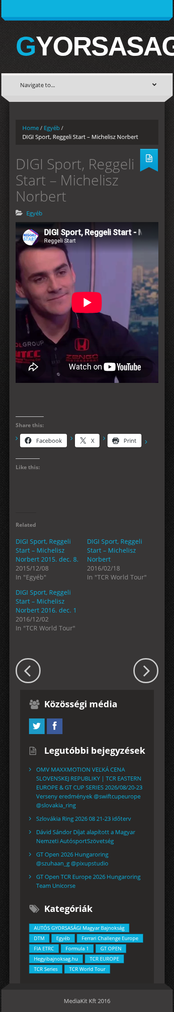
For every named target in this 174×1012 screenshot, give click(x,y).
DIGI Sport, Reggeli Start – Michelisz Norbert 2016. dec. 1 (46, 601)
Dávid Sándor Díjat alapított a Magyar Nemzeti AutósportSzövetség (85, 836)
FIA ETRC (44, 948)
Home (30, 128)
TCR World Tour (87, 969)
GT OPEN (110, 948)
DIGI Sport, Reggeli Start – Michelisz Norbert (114, 550)
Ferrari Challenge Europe (110, 938)
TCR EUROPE (104, 958)
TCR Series (46, 969)
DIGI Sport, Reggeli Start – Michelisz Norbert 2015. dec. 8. (47, 550)
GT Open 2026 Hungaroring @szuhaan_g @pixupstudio (72, 858)
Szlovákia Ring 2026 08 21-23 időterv (83, 819)
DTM (39, 938)
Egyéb (52, 128)
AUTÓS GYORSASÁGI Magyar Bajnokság (79, 927)
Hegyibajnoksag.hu (56, 958)
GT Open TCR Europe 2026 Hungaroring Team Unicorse (88, 881)
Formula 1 (77, 948)
